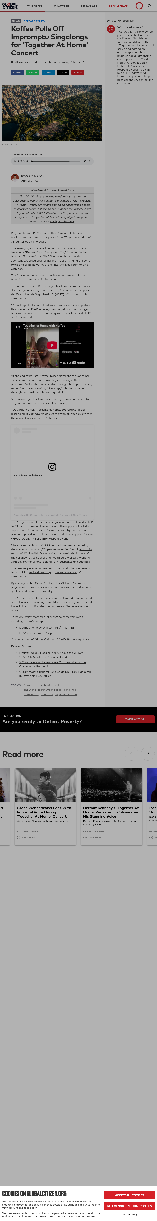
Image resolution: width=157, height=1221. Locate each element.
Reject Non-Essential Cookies (129, 1206)
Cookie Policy (130, 1214)
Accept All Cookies (129, 1195)
